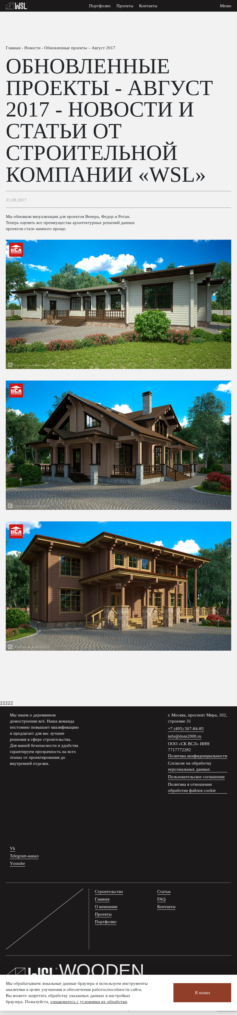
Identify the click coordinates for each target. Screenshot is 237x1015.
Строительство (109, 891)
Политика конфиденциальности (197, 756)
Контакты (148, 5)
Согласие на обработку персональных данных (190, 766)
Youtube (17, 863)
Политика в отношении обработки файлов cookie (192, 787)
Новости (32, 48)
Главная (13, 48)
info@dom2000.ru (184, 736)
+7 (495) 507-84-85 (186, 728)
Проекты (124, 5)
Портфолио (100, 5)
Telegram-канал (24, 856)
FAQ (161, 899)
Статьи (164, 891)
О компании (106, 906)
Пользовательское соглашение (196, 776)
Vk (12, 848)
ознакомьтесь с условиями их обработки (88, 1001)
